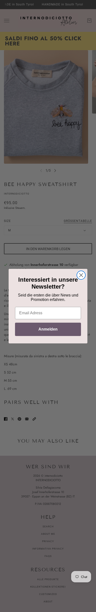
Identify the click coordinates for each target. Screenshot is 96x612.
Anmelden (48, 329)
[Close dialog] (81, 275)
